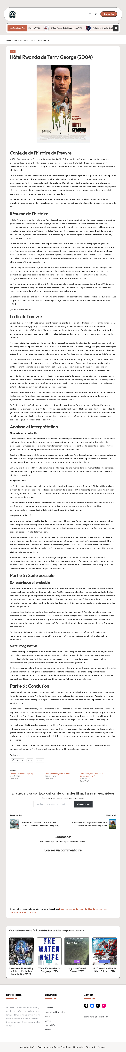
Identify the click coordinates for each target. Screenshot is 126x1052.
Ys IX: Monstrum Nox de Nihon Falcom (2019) (104, 970)
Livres (48, 1020)
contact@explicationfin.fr (96, 1016)
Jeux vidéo (50, 1025)
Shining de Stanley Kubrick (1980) (58, 774)
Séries (48, 1029)
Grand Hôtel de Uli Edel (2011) (21, 774)
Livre (49, 962)
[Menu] (90, 14)
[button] (108, 14)
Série (21, 962)
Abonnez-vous (83, 804)
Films (47, 1016)
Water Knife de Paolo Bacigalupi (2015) (49, 970)
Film (12, 51)
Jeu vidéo (105, 962)
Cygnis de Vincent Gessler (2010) (77, 970)
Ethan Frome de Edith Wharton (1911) (47, 28)
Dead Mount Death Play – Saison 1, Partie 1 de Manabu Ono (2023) (21, 971)
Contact (49, 1007)
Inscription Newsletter (55, 1012)
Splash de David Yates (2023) (86, 28)
